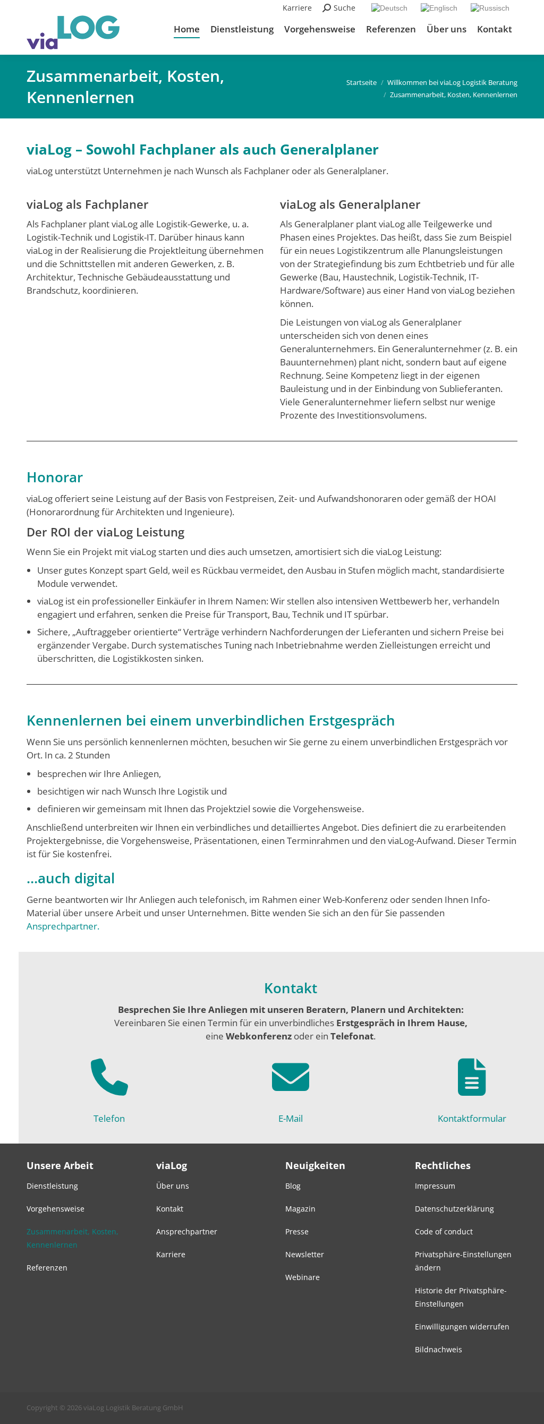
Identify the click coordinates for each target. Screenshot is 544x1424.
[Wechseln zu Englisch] (440, 7)
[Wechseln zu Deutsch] (390, 7)
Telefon (109, 1118)
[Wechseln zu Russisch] (491, 7)
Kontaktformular (472, 1118)
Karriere (297, 8)
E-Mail (290, 1118)
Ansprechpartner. (63, 926)
